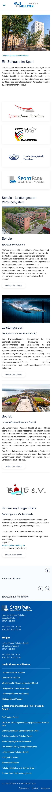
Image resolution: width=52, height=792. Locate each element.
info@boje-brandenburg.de (13, 545)
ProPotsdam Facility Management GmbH (19, 746)
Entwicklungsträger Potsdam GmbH (17, 736)
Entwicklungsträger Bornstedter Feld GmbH (20, 730)
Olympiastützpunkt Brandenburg (15, 688)
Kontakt (35, 788)
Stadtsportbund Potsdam (12, 699)
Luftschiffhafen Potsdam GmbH (15, 752)
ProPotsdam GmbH (10, 717)
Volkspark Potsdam (10, 757)
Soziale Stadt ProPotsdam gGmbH (17, 773)
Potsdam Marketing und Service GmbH (18, 768)
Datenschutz (24, 788)
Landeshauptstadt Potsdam (13, 672)
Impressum (45, 788)
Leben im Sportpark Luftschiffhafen (15, 55)
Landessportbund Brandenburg (15, 693)
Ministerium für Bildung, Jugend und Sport (20, 683)
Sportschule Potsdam (11, 677)
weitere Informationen (13, 285)
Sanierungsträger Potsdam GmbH (16, 741)
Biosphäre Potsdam (10, 762)
